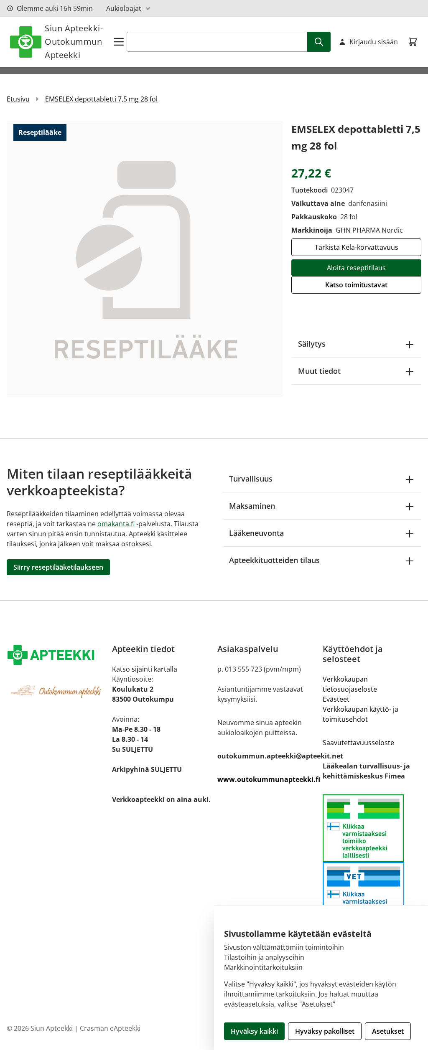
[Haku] (319, 42)
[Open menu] (118, 41)
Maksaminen (252, 506)
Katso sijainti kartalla (144, 669)
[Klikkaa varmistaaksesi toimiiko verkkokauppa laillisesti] (372, 828)
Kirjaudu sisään (373, 41)
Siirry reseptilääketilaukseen (58, 567)
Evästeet (336, 699)
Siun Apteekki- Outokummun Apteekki (74, 42)
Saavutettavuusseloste (358, 742)
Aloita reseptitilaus (356, 267)
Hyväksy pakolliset (324, 1031)
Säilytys (312, 344)
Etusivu (18, 99)
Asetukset (388, 1031)
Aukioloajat (123, 8)
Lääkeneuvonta (256, 533)
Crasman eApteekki (110, 1028)
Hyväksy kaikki (254, 1031)
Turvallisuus (251, 479)
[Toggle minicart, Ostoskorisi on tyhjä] (413, 41)
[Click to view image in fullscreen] (145, 259)
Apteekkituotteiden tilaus (274, 560)
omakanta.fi (116, 523)
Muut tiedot (319, 371)
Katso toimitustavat (356, 284)
